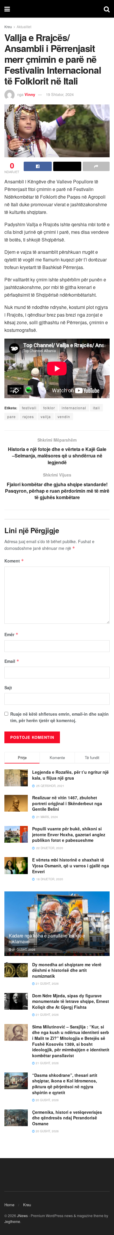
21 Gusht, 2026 (23, 949)
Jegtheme (12, 1221)
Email (11, 661)
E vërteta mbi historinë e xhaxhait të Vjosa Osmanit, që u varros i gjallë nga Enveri (70, 865)
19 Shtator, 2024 (60, 94)
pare (11, 416)
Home (9, 1204)
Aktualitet (24, 26)
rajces (28, 416)
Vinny (30, 94)
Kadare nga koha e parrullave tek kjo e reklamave (47, 938)
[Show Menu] (7, 9)
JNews (22, 1215)
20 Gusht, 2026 (47, 1100)
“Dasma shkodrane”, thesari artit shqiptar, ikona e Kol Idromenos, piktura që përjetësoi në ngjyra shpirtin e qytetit (64, 1083)
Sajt (8, 687)
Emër (11, 634)
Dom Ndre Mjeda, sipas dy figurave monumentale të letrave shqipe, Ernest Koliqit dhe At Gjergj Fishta (70, 1001)
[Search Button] (107, 9)
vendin (64, 416)
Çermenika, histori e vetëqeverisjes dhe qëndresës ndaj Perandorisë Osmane (67, 1117)
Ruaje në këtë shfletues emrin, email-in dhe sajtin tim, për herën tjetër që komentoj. (59, 717)
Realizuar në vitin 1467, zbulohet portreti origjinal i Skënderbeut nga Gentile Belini (67, 803)
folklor (49, 407)
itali (96, 407)
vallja (46, 416)
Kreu (8, 26)
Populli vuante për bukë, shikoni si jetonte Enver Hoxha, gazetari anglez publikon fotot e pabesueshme (68, 834)
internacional (74, 407)
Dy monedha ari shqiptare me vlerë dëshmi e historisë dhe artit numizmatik (66, 970)
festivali (29, 407)
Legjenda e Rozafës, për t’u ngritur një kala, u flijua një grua (70, 775)
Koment (14, 561)
